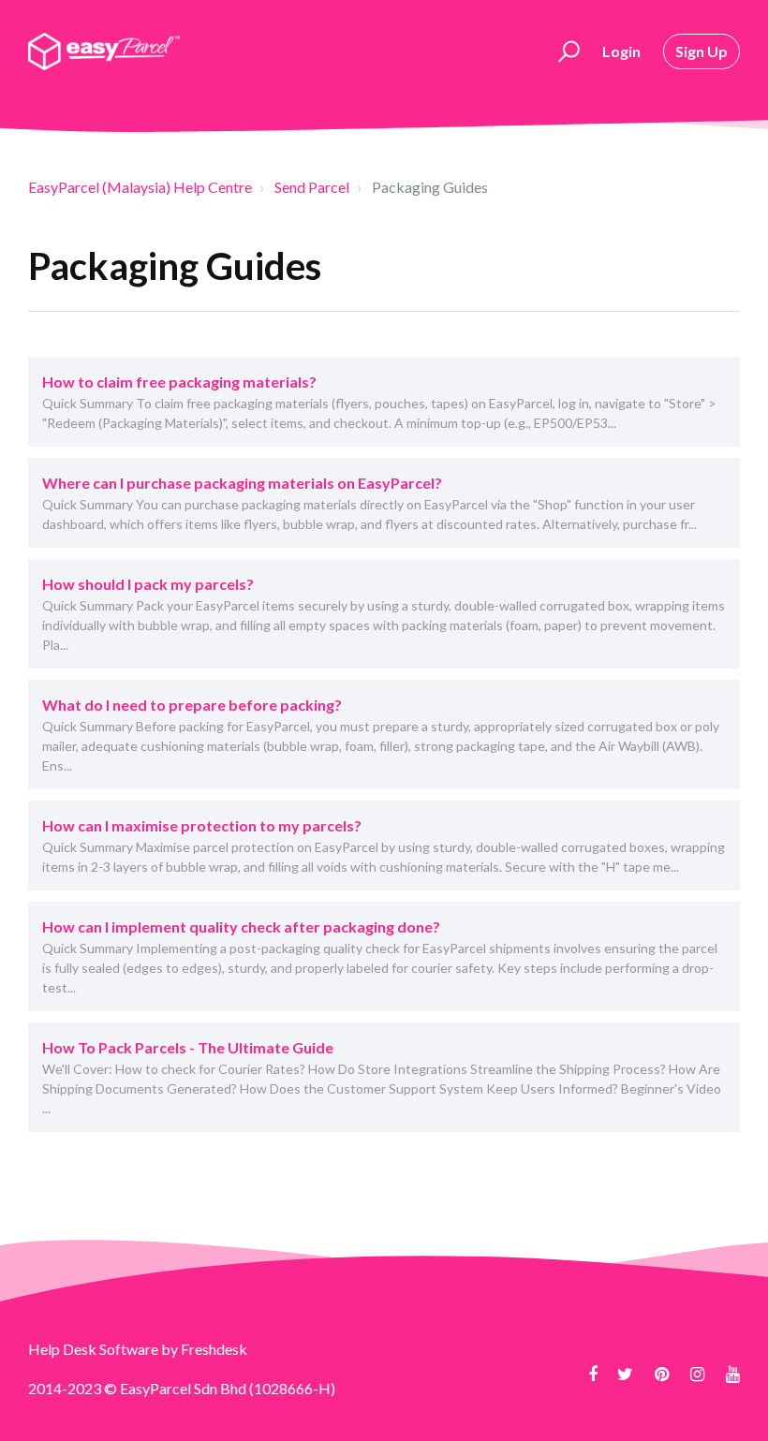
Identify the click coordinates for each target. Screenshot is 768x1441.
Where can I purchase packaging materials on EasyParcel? (242, 483)
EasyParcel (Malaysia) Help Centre (140, 187)
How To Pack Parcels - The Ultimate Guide (187, 1047)
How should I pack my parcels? (148, 584)
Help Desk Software (94, 1349)
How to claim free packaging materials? (179, 381)
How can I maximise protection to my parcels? (202, 825)
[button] (566, 51)
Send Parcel (311, 187)
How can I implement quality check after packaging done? (241, 926)
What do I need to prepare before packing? (192, 704)
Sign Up (701, 51)
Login (621, 51)
